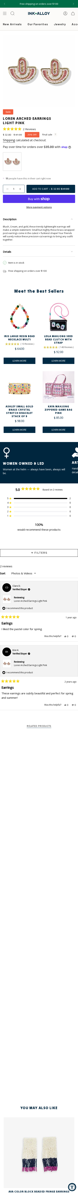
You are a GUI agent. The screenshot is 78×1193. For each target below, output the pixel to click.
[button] (19, 129)
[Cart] (73, 13)
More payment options (39, 207)
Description (10, 219)
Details (7, 251)
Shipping (9, 140)
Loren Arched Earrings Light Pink (30, 600)
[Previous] (4, 3)
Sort (3, 573)
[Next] (73, 3)
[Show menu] (4, 13)
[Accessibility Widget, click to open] (72, 1187)
